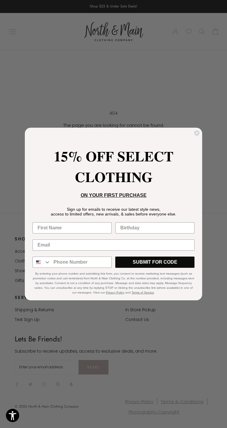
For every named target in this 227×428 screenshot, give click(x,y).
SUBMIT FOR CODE (155, 262)
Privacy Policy (115, 292)
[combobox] (42, 262)
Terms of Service (143, 292)
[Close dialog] (197, 133)
